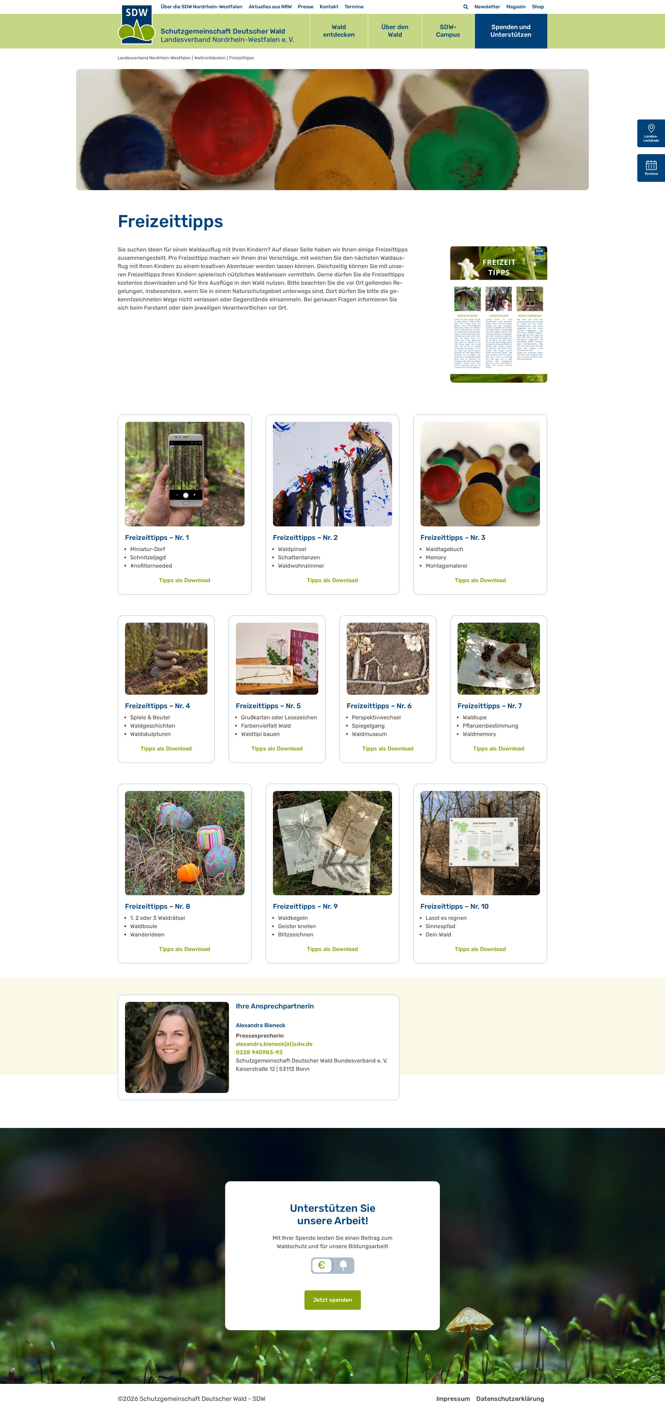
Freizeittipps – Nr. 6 (379, 706)
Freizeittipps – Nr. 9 (305, 906)
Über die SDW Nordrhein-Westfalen (201, 7)
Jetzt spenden (332, 1300)
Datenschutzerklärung (510, 1399)
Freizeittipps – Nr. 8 (157, 906)
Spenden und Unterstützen (510, 30)
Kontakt (329, 7)
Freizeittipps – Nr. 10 (454, 906)
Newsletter (487, 7)
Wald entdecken (339, 30)
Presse (305, 7)
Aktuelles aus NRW (270, 7)
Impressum (453, 1399)
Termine (354, 7)
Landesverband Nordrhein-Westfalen (154, 57)
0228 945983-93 (259, 1052)
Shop (538, 7)
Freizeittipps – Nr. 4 (157, 706)
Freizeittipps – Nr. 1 (157, 537)
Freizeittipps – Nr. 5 (268, 706)
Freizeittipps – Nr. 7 (490, 706)
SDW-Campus (448, 30)
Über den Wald (394, 30)
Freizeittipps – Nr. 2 (305, 537)
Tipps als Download (184, 580)
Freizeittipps (241, 57)
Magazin (516, 7)
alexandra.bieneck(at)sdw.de (274, 1044)
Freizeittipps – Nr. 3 (453, 537)
